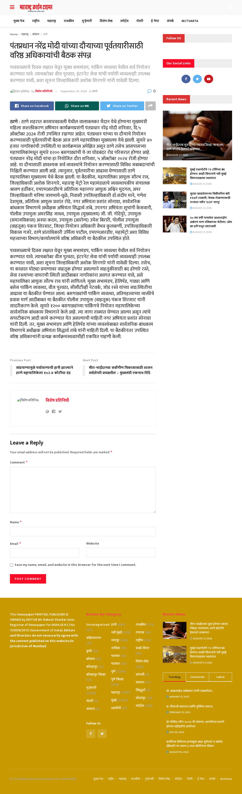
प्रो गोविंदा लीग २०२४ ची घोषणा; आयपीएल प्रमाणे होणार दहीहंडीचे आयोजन (195, 724)
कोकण (35, 34)
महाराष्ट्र (51, 21)
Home (14, 34)
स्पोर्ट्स (124, 21)
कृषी (89, 651)
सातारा (140, 682)
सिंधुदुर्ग (140, 690)
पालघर (115, 656)
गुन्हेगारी (87, 21)
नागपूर (115, 640)
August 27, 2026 (178, 155)
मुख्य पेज (18, 21)
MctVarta (190, 21)
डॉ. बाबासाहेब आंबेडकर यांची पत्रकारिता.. (189, 691)
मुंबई (114, 700)
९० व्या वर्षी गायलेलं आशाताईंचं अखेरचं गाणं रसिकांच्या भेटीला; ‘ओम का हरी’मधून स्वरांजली (211, 222)
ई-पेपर (155, 21)
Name (16, 522)
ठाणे (45, 34)
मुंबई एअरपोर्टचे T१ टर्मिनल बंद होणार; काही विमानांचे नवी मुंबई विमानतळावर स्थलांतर (208, 174)
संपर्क (170, 21)
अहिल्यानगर (93, 638)
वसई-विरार (142, 648)
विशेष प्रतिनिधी (43, 91)
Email (15, 543)
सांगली (140, 674)
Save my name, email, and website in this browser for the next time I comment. (75, 564)
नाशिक (115, 648)
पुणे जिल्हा (117, 679)
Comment (19, 462)
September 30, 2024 (73, 91)
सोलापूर (141, 698)
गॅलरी (139, 21)
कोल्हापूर (91, 666)
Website (92, 543)
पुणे (113, 671)
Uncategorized (97, 624)
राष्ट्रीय (35, 21)
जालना (90, 708)
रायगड (140, 632)
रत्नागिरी (116, 708)
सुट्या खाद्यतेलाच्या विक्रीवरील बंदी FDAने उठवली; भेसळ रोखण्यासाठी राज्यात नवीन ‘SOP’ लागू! (210, 198)
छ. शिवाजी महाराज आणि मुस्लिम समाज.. (190, 706)
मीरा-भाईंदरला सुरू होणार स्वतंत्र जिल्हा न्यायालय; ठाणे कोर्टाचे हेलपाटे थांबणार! (195, 147)
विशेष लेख (106, 21)
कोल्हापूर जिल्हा (96, 674)
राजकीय (69, 21)
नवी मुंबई (116, 632)
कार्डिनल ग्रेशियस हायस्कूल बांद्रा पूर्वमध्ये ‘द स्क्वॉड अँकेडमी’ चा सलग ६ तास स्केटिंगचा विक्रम (194, 744)
